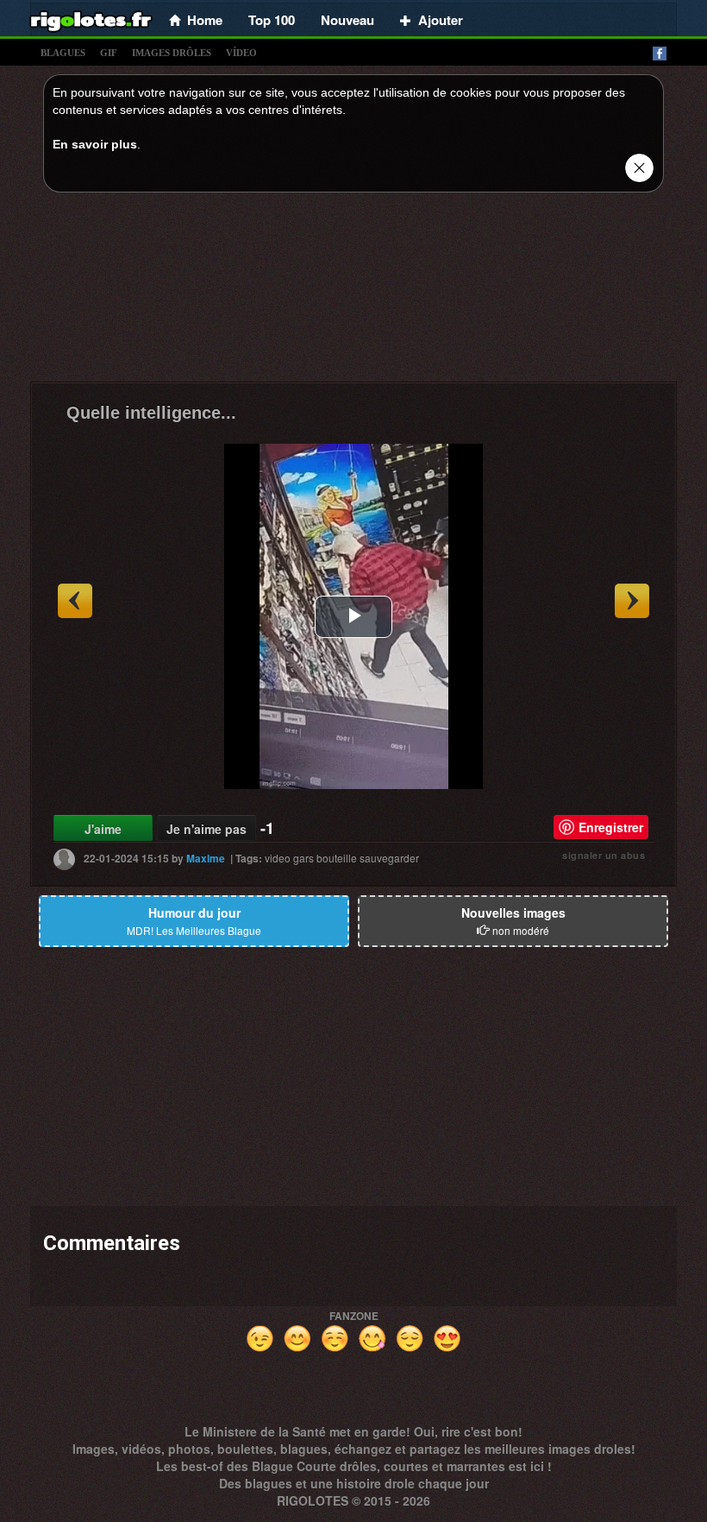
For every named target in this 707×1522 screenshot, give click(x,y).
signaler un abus (603, 855)
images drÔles (171, 52)
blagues (63, 52)
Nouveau (347, 19)
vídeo (241, 52)
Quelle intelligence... (151, 412)
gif (108, 52)
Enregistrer (611, 827)
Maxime (205, 858)
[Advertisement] (353, 291)
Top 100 (271, 19)
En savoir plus (95, 144)
